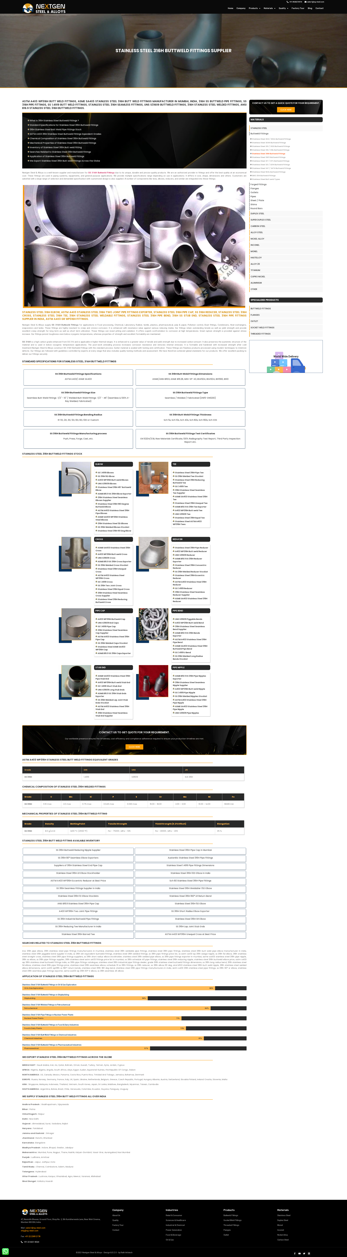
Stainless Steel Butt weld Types (266, 179)
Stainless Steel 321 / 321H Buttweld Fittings (271, 164)
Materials (268, 8)
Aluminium (256, 282)
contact (320, 8)
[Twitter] (304, 1254)
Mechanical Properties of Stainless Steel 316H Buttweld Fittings (63, 142)
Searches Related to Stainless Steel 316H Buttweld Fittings (60, 151)
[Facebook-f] (295, 1254)
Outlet (254, 321)
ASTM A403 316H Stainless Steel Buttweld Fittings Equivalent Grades (65, 134)
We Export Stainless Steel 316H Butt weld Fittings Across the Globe (65, 160)
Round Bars (256, 208)
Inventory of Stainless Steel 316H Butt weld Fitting (56, 147)
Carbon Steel (258, 226)
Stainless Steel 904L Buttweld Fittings (268, 172)
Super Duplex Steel (261, 219)
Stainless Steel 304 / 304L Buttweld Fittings (271, 139)
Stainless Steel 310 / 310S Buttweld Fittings (271, 146)
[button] (134, 747)
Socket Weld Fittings (262, 327)
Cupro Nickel (258, 276)
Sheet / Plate (257, 200)
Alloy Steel (257, 232)
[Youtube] (299, 1254)
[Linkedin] (309, 1254)
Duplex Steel (257, 213)
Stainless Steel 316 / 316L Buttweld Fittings (270, 150)
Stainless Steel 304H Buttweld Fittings (269, 142)
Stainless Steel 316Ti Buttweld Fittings (268, 157)
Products (253, 8)
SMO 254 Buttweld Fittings (264, 175)
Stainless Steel (259, 128)
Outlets (254, 192)
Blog (310, 8)
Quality (282, 8)
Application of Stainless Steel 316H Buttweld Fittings (57, 156)
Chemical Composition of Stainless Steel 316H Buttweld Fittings (63, 138)
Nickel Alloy (257, 238)
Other (254, 289)
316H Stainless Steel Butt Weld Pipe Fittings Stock (55, 129)
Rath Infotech (126, 1252)
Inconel (255, 245)
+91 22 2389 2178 (32, 1236)
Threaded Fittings (261, 333)
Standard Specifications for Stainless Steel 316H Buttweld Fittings (64, 125)
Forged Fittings (258, 184)
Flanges (254, 188)
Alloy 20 (255, 264)
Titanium (255, 270)
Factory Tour (298, 8)
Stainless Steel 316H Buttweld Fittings (268, 153)
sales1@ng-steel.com (35, 1228)
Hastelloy (256, 257)
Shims (253, 204)
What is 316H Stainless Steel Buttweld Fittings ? (54, 120)
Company (241, 8)
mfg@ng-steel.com (29, 1231)
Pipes (253, 196)
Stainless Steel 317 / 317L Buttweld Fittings (270, 161)
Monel (254, 251)
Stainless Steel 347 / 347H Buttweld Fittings (271, 168)
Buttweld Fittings (259, 133)
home (230, 8)
